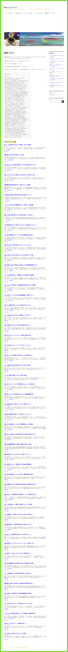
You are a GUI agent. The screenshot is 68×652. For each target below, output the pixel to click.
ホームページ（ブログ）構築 (27, 13)
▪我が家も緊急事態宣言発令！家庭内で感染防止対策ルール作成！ (15, 114)
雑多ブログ (47, 13)
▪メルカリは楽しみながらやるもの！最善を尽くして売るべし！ (14, 98)
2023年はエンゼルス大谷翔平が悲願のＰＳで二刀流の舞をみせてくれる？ (16, 80)
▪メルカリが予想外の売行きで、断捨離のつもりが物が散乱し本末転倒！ (16, 93)
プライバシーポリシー (14, 647)
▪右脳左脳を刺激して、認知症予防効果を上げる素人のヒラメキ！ (15, 123)
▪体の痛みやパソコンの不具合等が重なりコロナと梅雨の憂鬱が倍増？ (16, 108)
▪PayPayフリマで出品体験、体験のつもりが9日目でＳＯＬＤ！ (17, 534)
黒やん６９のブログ (10, 7)
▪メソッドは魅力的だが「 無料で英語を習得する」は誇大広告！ (15, 129)
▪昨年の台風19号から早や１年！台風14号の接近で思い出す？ (14, 99)
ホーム (5, 13)
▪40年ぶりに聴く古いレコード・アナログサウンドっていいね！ (15, 102)
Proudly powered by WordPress (23, 647)
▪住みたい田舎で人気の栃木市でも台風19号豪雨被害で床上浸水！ (15, 132)
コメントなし (6, 151)
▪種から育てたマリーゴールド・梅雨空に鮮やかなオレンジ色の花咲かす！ (20, 384)
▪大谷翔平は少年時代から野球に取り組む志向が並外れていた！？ (15, 84)
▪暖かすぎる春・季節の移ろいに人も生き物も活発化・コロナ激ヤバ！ (16, 86)
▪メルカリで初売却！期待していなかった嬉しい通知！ (13, 105)
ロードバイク (53, 13)
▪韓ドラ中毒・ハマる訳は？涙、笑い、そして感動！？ (15, 633)
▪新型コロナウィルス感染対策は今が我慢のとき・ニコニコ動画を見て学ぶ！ (17, 120)
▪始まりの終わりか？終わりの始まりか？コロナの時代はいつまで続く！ (16, 91)
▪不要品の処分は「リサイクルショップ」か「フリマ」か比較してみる (16, 126)
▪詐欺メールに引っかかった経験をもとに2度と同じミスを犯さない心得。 (16, 81)
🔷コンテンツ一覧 (7, 76)
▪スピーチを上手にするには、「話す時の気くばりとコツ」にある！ (15, 133)
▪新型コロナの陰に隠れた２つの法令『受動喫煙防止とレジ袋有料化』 (16, 111)
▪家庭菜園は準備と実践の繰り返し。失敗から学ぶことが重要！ (14, 82)
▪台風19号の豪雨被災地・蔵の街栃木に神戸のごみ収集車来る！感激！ (16, 128)
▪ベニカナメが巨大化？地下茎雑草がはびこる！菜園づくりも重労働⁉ (15, 85)
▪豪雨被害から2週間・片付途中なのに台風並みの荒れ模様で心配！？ (18, 583)
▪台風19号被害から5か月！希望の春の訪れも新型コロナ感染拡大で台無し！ (20, 484)
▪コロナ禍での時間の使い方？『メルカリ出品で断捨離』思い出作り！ (16, 88)
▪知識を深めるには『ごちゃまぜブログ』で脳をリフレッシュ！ (14, 115)
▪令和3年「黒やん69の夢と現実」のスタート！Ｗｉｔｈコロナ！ (15, 90)
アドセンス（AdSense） (39, 13)
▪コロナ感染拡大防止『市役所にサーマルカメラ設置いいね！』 (14, 109)
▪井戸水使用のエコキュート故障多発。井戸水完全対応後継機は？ (15, 116)
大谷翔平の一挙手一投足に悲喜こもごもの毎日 (12, 79)
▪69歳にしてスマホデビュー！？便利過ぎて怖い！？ (13, 135)
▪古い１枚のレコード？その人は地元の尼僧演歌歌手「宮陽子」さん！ (16, 96)
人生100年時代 (17, 13)
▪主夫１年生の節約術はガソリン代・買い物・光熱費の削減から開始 (15, 117)
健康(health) (11, 13)
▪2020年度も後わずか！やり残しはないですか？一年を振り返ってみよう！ (16, 87)
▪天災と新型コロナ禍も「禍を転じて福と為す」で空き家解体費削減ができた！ (17, 92)
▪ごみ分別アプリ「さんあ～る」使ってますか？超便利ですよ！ (14, 127)
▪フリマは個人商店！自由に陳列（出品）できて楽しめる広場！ (14, 104)
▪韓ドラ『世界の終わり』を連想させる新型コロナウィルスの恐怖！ (15, 121)
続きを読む (8, 149)
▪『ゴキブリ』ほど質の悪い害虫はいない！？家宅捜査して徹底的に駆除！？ (17, 134)
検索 (49, 99)
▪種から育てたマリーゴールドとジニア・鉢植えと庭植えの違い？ (15, 100)
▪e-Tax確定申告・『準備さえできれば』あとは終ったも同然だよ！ (15, 122)
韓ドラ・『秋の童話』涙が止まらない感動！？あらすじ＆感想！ (18, 144)
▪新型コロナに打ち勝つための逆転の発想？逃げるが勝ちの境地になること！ (17, 112)
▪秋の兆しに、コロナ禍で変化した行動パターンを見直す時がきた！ (15, 103)
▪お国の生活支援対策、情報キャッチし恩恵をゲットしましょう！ (15, 110)
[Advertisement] (34, 24)
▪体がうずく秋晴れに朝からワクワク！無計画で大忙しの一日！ (14, 97)
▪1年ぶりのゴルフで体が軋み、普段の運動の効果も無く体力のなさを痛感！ (16, 94)
